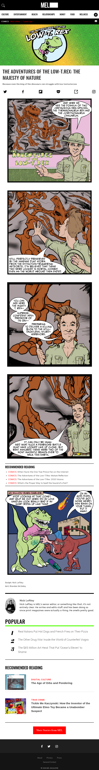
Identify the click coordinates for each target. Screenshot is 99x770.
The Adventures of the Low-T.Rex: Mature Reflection (38, 475)
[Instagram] (93, 92)
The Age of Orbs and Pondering (51, 683)
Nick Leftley (15, 21)
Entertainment (20, 14)
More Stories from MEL (49, 730)
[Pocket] (58, 92)
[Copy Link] (76, 92)
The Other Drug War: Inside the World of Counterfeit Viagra (53, 639)
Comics (5, 21)
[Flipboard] (40, 92)
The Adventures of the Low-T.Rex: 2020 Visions (36, 479)
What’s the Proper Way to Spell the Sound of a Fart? (38, 483)
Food (72, 14)
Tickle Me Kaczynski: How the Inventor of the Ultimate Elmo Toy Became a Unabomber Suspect (60, 707)
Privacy (50, 758)
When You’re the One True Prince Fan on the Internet (38, 472)
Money (62, 14)
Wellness (84, 14)
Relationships (48, 14)
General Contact (49, 762)
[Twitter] (5, 92)
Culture (5, 14)
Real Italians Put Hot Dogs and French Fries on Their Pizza (53, 631)
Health (35, 14)
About (39, 758)
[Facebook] (23, 92)
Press (59, 758)
